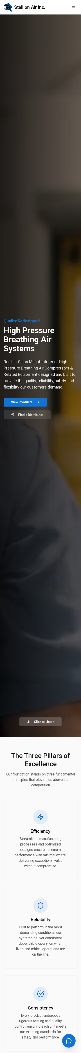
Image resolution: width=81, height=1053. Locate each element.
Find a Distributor (31, 415)
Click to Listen (44, 722)
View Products (21, 402)
